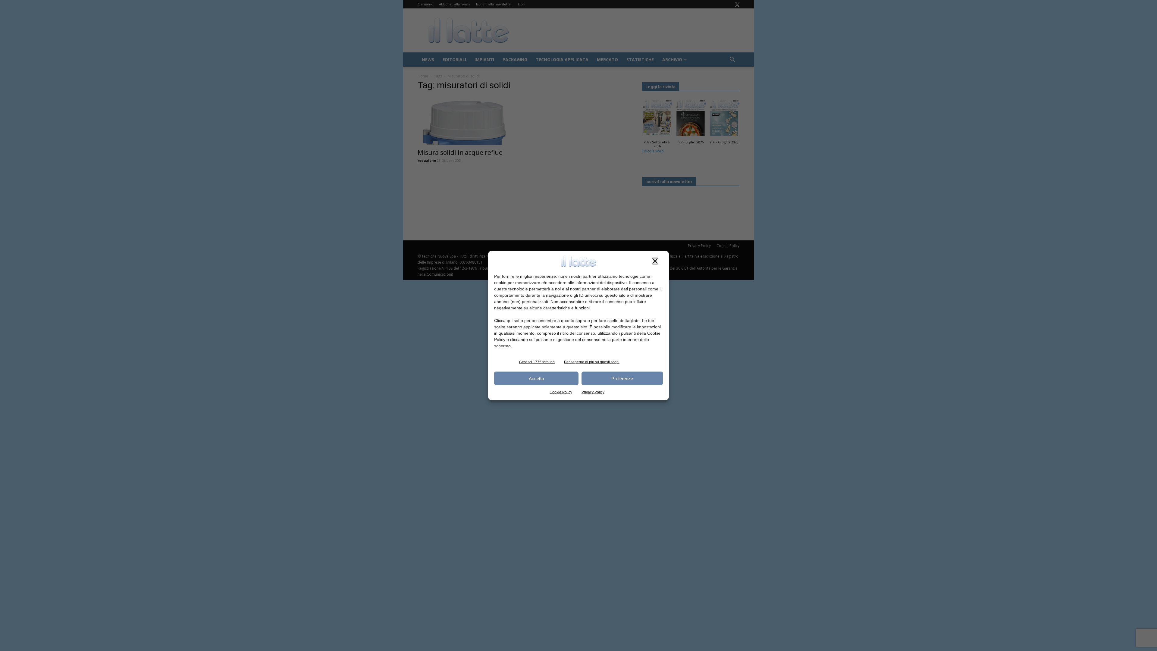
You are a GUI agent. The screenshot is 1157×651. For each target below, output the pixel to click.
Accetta (536, 378)
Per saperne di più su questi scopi (591, 362)
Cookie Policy (561, 392)
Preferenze (622, 378)
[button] (655, 261)
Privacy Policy (593, 392)
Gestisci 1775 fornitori (537, 362)
